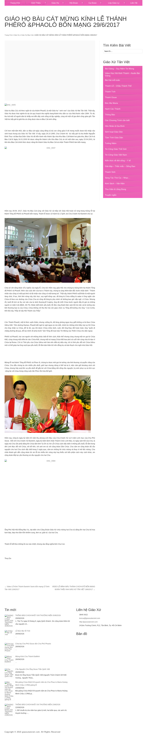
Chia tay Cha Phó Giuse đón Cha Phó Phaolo (33, 644)
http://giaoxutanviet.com (88, 622)
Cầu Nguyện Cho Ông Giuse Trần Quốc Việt (32, 669)
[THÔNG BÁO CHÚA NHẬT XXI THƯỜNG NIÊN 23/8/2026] (9, 710)
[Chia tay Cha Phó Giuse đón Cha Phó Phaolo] (9, 647)
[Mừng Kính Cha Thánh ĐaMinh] (9, 660)
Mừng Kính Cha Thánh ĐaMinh (27, 656)
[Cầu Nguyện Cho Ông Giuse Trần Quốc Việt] (9, 673)
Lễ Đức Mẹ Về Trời (22, 631)
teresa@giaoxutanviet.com (89, 618)
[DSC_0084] (50, 490)
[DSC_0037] (50, 177)
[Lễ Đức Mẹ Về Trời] (9, 635)
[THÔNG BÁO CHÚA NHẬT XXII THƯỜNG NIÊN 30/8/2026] (9, 621)
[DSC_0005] (10, 105)
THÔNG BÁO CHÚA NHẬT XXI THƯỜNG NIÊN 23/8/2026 (37, 705)
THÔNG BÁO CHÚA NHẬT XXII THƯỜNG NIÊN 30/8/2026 (38, 615)
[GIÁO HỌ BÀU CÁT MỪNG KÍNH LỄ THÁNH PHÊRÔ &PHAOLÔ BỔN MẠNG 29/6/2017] (50, 70)
